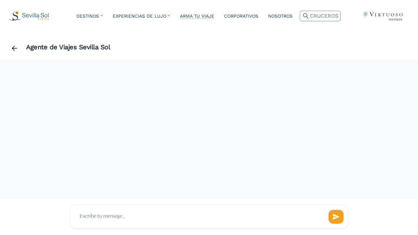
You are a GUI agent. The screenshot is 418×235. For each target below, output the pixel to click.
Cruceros (320, 16)
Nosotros (280, 16)
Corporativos (241, 16)
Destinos (87, 16)
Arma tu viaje (197, 16)
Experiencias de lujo (139, 16)
